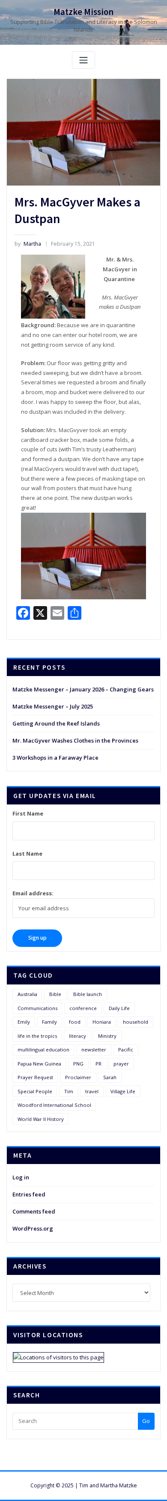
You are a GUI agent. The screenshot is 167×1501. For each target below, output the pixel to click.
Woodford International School (54, 1105)
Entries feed (28, 1194)
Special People (35, 1091)
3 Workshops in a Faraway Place (55, 757)
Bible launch (87, 994)
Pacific (125, 1049)
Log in (20, 1177)
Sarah (109, 1077)
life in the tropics (37, 1036)
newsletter (93, 1049)
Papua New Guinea (39, 1063)
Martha (28, 243)
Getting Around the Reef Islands (56, 723)
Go (146, 1421)
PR (98, 1063)
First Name (27, 813)
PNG (78, 1063)
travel (91, 1091)
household (135, 1022)
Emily (24, 1022)
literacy (77, 1036)
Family (49, 1022)
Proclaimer (78, 1077)
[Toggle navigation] (83, 60)
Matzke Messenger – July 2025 (52, 706)
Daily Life (119, 1008)
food (75, 1022)
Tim (68, 1091)
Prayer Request (35, 1077)
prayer (121, 1063)
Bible (55, 994)
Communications (37, 1008)
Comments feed (33, 1211)
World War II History (41, 1119)
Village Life (122, 1091)
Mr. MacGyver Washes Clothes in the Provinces (75, 740)
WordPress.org (32, 1228)
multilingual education (43, 1049)
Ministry (107, 1036)
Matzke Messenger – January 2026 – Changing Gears (83, 689)
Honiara (101, 1022)
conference (83, 1008)
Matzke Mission (83, 11)
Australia (27, 994)
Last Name (27, 853)
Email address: (33, 893)
